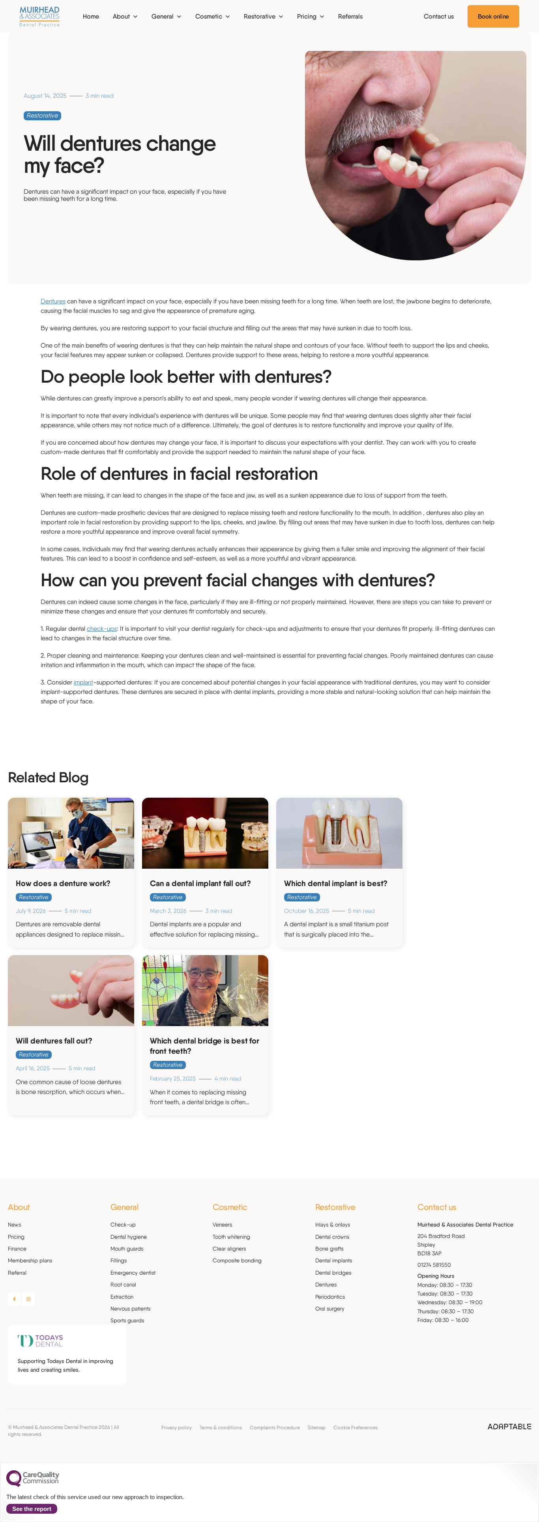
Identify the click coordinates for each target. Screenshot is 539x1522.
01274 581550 (434, 1265)
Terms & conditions (221, 1427)
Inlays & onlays (332, 1224)
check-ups (102, 628)
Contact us (439, 16)
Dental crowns (332, 1237)
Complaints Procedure (275, 1427)
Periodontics (330, 1297)
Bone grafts (329, 1248)
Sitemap (317, 1427)
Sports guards (127, 1320)
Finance (17, 1248)
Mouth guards (126, 1248)
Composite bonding (237, 1260)
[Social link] (14, 1299)
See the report (31, 1508)
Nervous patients (130, 1308)
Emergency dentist (132, 1273)
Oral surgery (329, 1308)
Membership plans (30, 1260)
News (14, 1224)
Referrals (350, 16)
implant (83, 682)
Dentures (53, 301)
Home (91, 16)
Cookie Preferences (355, 1427)
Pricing (16, 1237)
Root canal (123, 1284)
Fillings (118, 1260)
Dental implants (333, 1260)
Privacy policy (176, 1427)
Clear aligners (229, 1248)
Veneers (222, 1224)
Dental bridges (333, 1273)
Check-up (123, 1224)
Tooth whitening (231, 1237)
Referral (17, 1273)
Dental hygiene (128, 1237)
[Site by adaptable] (509, 1427)
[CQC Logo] (32, 1485)
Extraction (121, 1297)
